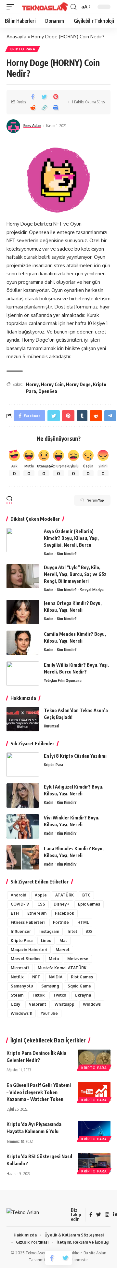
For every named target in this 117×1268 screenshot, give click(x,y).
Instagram (49, 931)
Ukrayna (83, 995)
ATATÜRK (64, 895)
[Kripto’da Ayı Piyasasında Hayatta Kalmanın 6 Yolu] (94, 1130)
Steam (17, 995)
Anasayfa (16, 36)
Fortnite (61, 922)
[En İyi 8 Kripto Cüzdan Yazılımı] (22, 764)
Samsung (50, 986)
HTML (83, 922)
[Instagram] (107, 1215)
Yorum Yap (95, 500)
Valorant (37, 1004)
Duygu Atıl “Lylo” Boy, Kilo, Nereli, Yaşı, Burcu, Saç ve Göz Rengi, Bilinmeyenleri (75, 574)
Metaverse (77, 958)
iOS (89, 931)
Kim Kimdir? (67, 553)
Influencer (21, 931)
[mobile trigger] (12, 6)
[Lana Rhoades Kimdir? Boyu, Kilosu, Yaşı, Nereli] (22, 857)
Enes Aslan (32, 125)
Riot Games (82, 976)
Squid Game (79, 986)
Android (18, 895)
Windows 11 (21, 1013)
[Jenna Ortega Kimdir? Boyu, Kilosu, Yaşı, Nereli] (22, 612)
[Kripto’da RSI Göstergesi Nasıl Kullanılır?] (94, 1162)
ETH (15, 913)
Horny (32, 384)
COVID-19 (20, 904)
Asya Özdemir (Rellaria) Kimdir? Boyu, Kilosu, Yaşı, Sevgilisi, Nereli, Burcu (71, 538)
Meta (54, 958)
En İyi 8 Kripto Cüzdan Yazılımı (75, 756)
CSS (41, 904)
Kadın (48, 553)
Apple (41, 895)
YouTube (49, 1013)
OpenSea (47, 391)
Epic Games (89, 904)
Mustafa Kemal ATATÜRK (62, 967)
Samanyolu (22, 986)
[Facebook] (90, 1215)
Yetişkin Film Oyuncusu (63, 680)
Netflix (17, 976)
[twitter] (98, 1215)
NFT (36, 976)
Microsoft (20, 967)
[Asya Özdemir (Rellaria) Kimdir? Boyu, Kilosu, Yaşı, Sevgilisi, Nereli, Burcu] (22, 540)
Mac (63, 940)
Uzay (15, 1004)
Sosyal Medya (92, 589)
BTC (86, 895)
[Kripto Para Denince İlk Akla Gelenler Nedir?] (94, 1059)
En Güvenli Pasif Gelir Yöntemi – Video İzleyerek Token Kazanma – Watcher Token (38, 1092)
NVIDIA (55, 976)
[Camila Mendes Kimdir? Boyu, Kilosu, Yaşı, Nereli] (22, 643)
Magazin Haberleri (29, 949)
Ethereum (36, 913)
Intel (72, 931)
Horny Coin (52, 384)
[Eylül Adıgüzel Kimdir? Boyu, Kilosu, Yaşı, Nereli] (22, 795)
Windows (92, 1004)
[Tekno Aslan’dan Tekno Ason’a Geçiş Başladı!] (22, 719)
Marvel (63, 949)
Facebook (64, 913)
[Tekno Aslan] (43, 6)
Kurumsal (51, 726)
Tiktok (38, 995)
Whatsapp (64, 1004)
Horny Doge (78, 384)
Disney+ (62, 904)
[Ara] (73, 7)
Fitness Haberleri (28, 922)
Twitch (59, 995)
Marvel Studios (25, 958)
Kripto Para (22, 49)
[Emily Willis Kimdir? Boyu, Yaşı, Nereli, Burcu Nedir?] (22, 673)
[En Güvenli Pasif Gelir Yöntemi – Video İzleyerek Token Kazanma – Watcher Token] (94, 1091)
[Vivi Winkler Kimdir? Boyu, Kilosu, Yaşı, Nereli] (22, 826)
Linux (46, 940)
